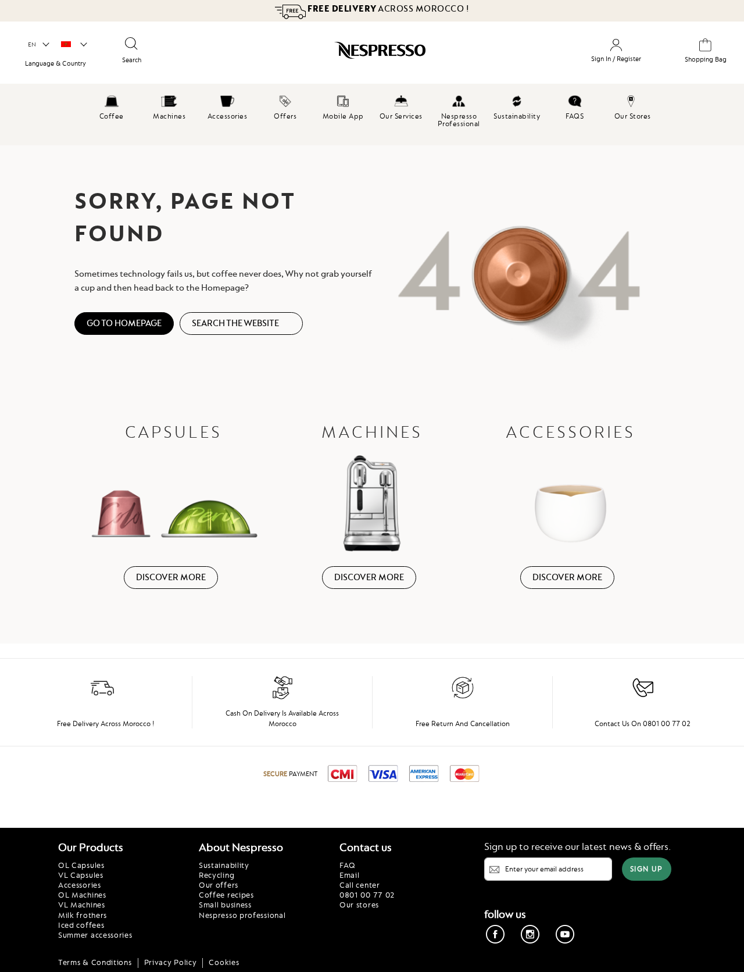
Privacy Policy (170, 962)
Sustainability (224, 865)
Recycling (216, 875)
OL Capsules (81, 865)
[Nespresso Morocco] (334, 54)
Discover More (171, 577)
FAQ (347, 865)
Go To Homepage (124, 323)
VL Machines (81, 904)
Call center (359, 884)
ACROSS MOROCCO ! (388, 8)
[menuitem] (112, 106)
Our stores (359, 904)
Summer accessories (95, 934)
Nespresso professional (242, 915)
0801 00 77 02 (367, 894)
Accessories (79, 884)
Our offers (218, 884)
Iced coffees (81, 925)
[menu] (372, 114)
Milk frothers (82, 915)
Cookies (224, 962)
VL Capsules (80, 875)
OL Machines (82, 894)
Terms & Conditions (95, 962)
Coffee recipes (226, 894)
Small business (225, 904)
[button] (38, 44)
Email (349, 875)
